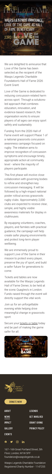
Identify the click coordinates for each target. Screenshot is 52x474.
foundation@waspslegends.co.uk (22, 456)
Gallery (8, 428)
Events (8, 434)
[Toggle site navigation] (44, 7)
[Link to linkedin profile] (23, 442)
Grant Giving (36, 422)
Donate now (15, 401)
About (7, 410)
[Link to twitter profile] (11, 442)
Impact (7, 422)
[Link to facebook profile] (5, 442)
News (7, 416)
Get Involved (36, 416)
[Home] (11, 7)
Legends (33, 410)
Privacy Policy (36, 428)
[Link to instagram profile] (17, 442)
